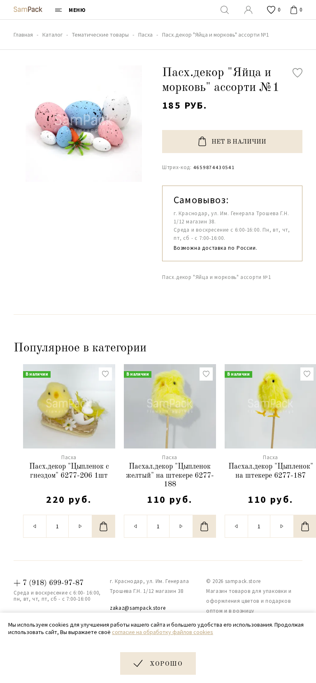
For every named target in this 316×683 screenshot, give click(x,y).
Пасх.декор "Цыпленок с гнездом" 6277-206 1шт (69, 471)
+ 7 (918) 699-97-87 (49, 583)
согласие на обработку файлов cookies (162, 632)
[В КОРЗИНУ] (103, 526)
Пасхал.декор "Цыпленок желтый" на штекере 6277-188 (170, 475)
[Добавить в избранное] (297, 73)
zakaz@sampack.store (137, 607)
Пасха (69, 457)
